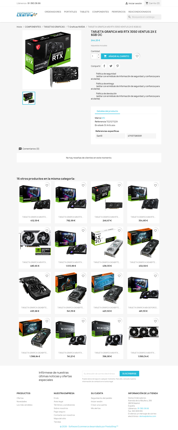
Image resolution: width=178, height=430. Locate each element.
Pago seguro (59, 411)
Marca (98, 118)
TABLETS (84, 11)
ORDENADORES (53, 11)
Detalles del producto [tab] (107, 111)
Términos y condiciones (64, 405)
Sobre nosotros (61, 408)
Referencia (100, 121)
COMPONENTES (100, 11)
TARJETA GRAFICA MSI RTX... (34, 217)
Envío (56, 398)
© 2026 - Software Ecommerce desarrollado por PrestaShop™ (89, 426)
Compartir (104, 66)
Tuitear (110, 66)
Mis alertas (96, 408)
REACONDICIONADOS (139, 11)
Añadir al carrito (116, 56)
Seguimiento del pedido (101, 398)
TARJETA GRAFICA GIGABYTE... (107, 262)
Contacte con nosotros (64, 415)
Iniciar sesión (97, 401)
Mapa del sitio (60, 418)
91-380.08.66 (34, 3)
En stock (99, 125)
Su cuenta (97, 393)
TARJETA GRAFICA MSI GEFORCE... (143, 307)
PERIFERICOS (118, 11)
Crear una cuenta (99, 405)
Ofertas (20, 398)
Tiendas (57, 422)
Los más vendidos (24, 405)
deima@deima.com (147, 416)
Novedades (22, 401)
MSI (103, 118)
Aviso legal (58, 401)
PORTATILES (70, 11)
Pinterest (117, 66)
